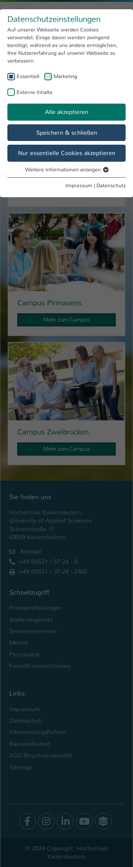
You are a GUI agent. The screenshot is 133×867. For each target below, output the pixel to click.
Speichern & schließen (66, 133)
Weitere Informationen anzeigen (63, 169)
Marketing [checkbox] (65, 76)
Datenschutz (111, 185)
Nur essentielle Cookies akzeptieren (66, 153)
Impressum (78, 185)
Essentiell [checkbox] (28, 76)
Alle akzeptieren (66, 112)
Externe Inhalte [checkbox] (34, 92)
